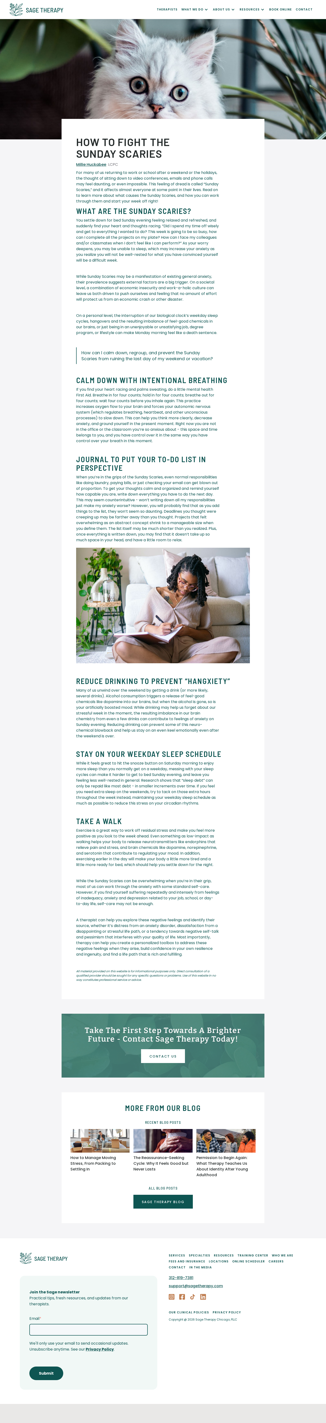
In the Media (200, 1267)
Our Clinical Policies (189, 1312)
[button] (197, 9)
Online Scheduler (248, 1261)
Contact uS (163, 1056)
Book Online (280, 9)
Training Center (252, 1255)
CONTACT (304, 9)
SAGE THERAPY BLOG (163, 1202)
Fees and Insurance (187, 1261)
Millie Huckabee (91, 164)
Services (177, 1255)
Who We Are (282, 1255)
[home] (83, 9)
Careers (276, 1261)
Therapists (167, 9)
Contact (177, 1267)
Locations (219, 1261)
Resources (224, 1255)
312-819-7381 (181, 1278)
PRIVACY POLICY (227, 1312)
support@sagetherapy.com (196, 1286)
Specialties (199, 1255)
